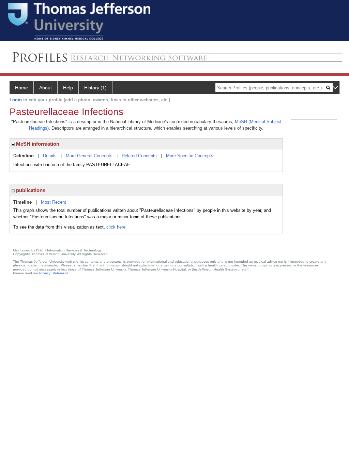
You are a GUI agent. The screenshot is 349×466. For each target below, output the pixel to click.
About (45, 87)
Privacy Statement (53, 273)
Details (50, 155)
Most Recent (53, 202)
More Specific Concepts (189, 155)
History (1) (95, 87)
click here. (116, 227)
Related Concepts (139, 155)
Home (21, 87)
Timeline (22, 202)
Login (16, 99)
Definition (23, 155)
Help (68, 87)
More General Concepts (89, 155)
